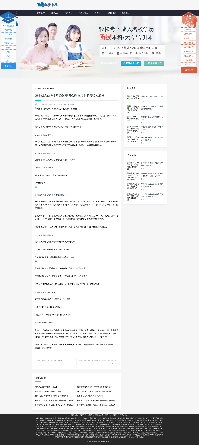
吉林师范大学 (77, 422)
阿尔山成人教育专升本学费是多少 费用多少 (51, 396)
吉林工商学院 (45, 426)
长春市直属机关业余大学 (95, 420)
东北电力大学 (126, 433)
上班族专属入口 (154, 63)
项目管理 (8, 35)
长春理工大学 (154, 418)
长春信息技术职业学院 (127, 431)
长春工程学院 (45, 428)
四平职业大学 (133, 426)
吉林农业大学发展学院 (63, 422)
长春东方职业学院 (91, 424)
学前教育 (8, 39)
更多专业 (8, 66)
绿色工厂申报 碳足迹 (136, 437)
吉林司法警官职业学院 (119, 426)
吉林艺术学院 (103, 422)
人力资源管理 (8, 26)
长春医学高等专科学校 (47, 422)
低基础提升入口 (131, 63)
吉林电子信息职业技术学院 (138, 420)
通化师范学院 (126, 428)
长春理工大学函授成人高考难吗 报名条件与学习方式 (96, 406)
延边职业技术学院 (121, 420)
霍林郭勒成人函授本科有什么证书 (48, 391)
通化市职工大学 (102, 437)
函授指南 (112, 13)
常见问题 (125, 13)
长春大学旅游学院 (100, 433)
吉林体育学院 (75, 428)
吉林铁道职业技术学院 (79, 418)
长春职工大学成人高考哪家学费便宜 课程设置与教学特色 (54, 406)
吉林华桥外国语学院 (118, 424)
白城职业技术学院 (146, 424)
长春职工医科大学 (104, 424)
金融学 (8, 61)
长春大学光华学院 (137, 428)
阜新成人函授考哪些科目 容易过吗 (90, 396)
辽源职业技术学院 (142, 422)
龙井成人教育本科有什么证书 (51, 360)
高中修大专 (188, 47)
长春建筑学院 (41, 433)
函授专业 (98, 13)
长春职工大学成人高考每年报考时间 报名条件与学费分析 (96, 401)
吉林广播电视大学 (88, 435)
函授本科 (55, 13)
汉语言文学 (8, 43)
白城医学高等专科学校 (103, 435)
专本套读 (189, 60)
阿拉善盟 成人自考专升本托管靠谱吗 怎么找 (94, 391)
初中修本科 (188, 38)
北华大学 (97, 428)
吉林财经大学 (105, 428)
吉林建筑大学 (99, 431)
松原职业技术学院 (132, 424)
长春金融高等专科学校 (65, 420)
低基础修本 (188, 43)
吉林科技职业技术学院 (146, 435)
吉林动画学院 (106, 426)
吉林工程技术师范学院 (90, 422)
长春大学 (134, 433)
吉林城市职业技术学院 (69, 431)
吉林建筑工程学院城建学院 (148, 433)
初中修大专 (188, 51)
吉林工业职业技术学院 (127, 422)
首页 (44, 88)
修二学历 (189, 64)
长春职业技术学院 (79, 420)
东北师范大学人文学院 (72, 437)
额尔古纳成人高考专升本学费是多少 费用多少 (94, 387)
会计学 (8, 48)
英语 (8, 56)
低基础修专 (188, 56)
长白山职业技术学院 (111, 431)
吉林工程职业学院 (77, 424)
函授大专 (68, 13)
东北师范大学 (116, 428)
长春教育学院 (109, 420)
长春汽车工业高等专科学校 (59, 426)
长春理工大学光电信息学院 (118, 437)
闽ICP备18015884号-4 (105, 441)
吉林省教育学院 (154, 422)
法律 (8, 52)
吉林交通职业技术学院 (86, 431)
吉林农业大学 (59, 435)
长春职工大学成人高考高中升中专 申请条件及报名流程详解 (54, 401)
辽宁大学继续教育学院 (63, 418)
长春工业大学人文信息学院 (56, 433)
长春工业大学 (51, 420)
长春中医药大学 (103, 418)
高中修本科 (188, 34)
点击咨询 (189, 70)
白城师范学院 (92, 418)
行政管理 (8, 30)
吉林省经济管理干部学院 (79, 426)
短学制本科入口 (109, 63)
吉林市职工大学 (44, 431)
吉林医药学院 (140, 431)
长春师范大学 (55, 431)
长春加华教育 (49, 418)
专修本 (189, 30)
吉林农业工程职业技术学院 (139, 418)
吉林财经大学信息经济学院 (119, 418)
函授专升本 (83, 13)
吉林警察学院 (114, 422)
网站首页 (41, 13)
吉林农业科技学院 (94, 426)
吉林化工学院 (71, 433)
